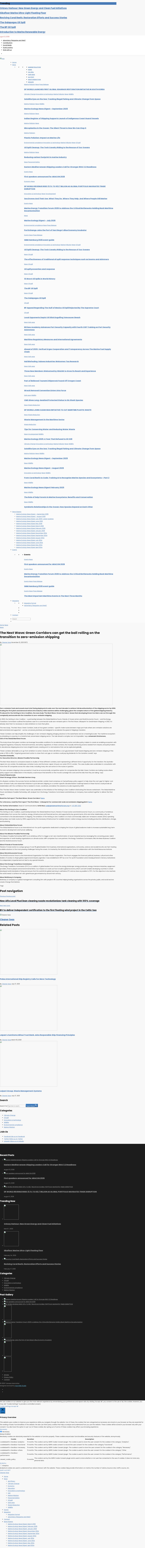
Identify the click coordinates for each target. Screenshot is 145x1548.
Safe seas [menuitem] (11, 1503)
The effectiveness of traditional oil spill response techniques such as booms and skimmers (66, 259)
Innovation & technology (44, 94)
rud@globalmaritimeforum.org (57, 806)
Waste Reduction (34, 79)
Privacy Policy (8, 1377)
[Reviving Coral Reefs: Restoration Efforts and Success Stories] (25, 1259)
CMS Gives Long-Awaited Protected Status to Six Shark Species (53, 400)
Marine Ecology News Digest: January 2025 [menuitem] (22, 1529)
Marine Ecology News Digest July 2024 (29, 540)
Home (14, 62)
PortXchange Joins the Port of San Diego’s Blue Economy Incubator (55, 230)
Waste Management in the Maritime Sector (44, 419)
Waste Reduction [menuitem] (14, 1505)
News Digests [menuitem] (8, 1522)
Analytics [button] (3, 1463)
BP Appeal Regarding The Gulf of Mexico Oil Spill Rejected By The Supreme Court (61, 307)
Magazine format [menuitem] (14, 1515)
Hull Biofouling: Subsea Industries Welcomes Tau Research (51, 361)
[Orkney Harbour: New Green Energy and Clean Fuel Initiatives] (11, 1219)
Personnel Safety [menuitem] (14, 1498)
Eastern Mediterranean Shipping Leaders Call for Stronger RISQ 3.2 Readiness (60, 167)
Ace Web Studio (20, 1386)
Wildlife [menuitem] (10, 1507)
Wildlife (31, 82)
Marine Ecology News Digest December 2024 (31, 533)
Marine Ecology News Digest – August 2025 (44, 468)
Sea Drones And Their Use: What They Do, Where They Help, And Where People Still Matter (65, 198)
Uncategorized (51, 194)
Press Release (44, 84)
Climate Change (30, 94)
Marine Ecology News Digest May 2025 (29, 524)
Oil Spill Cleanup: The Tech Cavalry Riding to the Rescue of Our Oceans (57, 147)
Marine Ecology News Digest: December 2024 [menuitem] (23, 1531)
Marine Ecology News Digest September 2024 (31, 536)
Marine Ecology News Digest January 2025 (30, 531)
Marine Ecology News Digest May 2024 (29, 545)
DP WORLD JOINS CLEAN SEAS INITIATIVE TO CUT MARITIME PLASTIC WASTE (57, 410)
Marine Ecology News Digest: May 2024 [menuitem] (21, 1543)
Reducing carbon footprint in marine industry (45, 157)
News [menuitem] (5, 1479)
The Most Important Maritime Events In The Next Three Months (53, 596)
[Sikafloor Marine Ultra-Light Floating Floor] (11, 1246)
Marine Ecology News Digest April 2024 (29, 547)
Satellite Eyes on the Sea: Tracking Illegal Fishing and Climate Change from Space (62, 99)
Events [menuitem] (6, 1510)
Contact (15, 615)
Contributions (7, 43)
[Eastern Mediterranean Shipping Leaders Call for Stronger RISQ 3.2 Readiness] (31, 1160)
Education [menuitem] (11, 1488)
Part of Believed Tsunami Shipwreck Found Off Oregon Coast (52, 380)
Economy (27, 181)
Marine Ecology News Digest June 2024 (29, 543)
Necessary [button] (3, 1429)
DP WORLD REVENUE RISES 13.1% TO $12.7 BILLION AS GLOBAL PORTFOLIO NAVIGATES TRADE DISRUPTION (50, 1191)
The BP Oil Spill (8, 27)
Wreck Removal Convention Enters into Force (45, 390)
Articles (6, 1375)
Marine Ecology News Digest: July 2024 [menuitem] (21, 1538)
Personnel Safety (34, 162)
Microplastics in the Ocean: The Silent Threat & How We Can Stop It (55, 128)
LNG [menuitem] (9, 1493)
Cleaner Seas (6, 642)
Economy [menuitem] (11, 1486)
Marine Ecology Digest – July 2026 (39, 220)
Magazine (15, 601)
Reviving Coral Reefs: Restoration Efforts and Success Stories (33, 17)
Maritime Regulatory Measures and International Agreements (53, 339)
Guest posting (8, 48)
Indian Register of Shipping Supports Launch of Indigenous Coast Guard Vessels (61, 118)
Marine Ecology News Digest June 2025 (29, 521)
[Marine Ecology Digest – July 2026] (8, 1338)
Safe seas (31, 74)
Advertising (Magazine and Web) (14, 40)
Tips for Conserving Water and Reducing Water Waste (49, 429)
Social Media (7, 45)
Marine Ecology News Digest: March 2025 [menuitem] (22, 1524)
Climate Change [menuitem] (13, 1484)
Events (26, 172)
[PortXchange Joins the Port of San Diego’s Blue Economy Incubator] (28, 1340)
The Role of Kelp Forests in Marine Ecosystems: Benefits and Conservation (58, 497)
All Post (31, 77)
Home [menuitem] (6, 1476)
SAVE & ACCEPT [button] (5, 1470)
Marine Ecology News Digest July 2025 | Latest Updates (35, 519)
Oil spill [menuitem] (10, 1500)
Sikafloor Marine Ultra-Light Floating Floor (23, 12)
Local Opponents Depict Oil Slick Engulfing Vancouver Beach (52, 317)
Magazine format (30, 603)
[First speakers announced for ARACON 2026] (19, 1173)
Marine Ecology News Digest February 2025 (44, 487)
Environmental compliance (33, 143)
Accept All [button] (14, 1406)
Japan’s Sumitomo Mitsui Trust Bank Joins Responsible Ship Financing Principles (37, 1035)
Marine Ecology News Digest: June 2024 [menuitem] (21, 1541)
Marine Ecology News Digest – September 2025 (46, 108)
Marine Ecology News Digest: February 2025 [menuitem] (22, 1526)
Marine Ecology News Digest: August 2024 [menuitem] (22, 1536)
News (14, 65)
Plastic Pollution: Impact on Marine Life (42, 138)
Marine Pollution (34, 67)
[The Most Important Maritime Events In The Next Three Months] (8, 1371)
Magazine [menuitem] (7, 1512)
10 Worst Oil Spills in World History (39, 278)
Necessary (5, 1432)
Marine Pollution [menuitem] (13, 1495)
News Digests (16, 512)
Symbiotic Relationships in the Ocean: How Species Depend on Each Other (58, 507)
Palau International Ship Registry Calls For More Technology (28, 979)
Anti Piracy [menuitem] (11, 1481)
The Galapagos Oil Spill (12, 22)
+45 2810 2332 (76, 806)
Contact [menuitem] (7, 1519)
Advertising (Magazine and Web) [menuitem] (19, 1517)
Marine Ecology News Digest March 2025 (30, 526)
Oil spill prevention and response (39, 269)
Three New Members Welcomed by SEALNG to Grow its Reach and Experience (60, 371)
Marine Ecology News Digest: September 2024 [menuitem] (23, 1534)
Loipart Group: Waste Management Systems (21, 1091)
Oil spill (31, 72)
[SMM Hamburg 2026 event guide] (8, 1356)
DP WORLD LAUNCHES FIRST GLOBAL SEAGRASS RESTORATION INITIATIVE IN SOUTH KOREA (64, 89)
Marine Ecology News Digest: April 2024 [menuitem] (21, 1545)
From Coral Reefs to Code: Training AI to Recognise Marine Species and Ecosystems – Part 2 (66, 477)
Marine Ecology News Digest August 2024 (30, 538)
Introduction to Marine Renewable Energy (22, 31)
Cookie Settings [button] (5, 1406)
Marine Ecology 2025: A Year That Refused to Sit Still (48, 439)
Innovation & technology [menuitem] (16, 1491)
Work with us (7, 50)
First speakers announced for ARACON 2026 (44, 176)
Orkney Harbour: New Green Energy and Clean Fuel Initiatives (33, 8)
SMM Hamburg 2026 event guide (39, 240)
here (42, 798)
